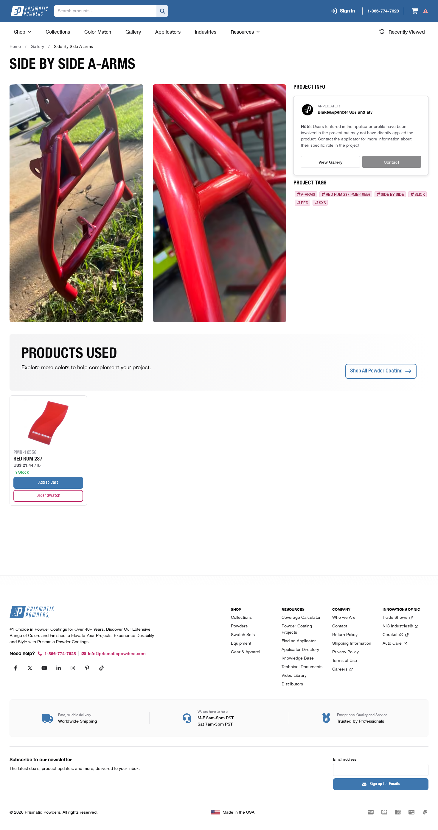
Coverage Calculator (301, 618)
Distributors (292, 684)
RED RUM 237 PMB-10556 (348, 194)
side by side (392, 194)
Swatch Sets (243, 635)
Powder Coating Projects (297, 629)
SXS (322, 202)
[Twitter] (30, 668)
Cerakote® (393, 635)
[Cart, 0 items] (420, 11)
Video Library (294, 676)
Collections (241, 618)
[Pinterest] (87, 668)
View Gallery (330, 162)
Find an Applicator (299, 641)
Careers (339, 669)
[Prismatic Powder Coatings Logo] (29, 11)
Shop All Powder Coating (376, 371)
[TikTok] (101, 668)
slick (419, 194)
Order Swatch (48, 496)
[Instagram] (73, 668)
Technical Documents (302, 667)
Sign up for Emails (384, 784)
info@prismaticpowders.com (117, 654)
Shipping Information (351, 643)
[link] (73, 47)
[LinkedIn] (58, 668)
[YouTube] (44, 668)
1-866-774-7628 (60, 654)
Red (304, 202)
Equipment (241, 643)
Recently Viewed (407, 31)
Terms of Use (344, 661)
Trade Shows (395, 618)
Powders (239, 626)
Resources (242, 31)
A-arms (308, 194)
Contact (391, 162)
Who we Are (343, 618)
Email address (344, 759)
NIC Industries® (398, 626)
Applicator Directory (300, 650)
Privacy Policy (345, 652)
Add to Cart (48, 483)
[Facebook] (15, 668)
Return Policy (345, 635)
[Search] (162, 11)
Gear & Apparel (245, 652)
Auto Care (392, 643)
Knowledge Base (298, 658)
